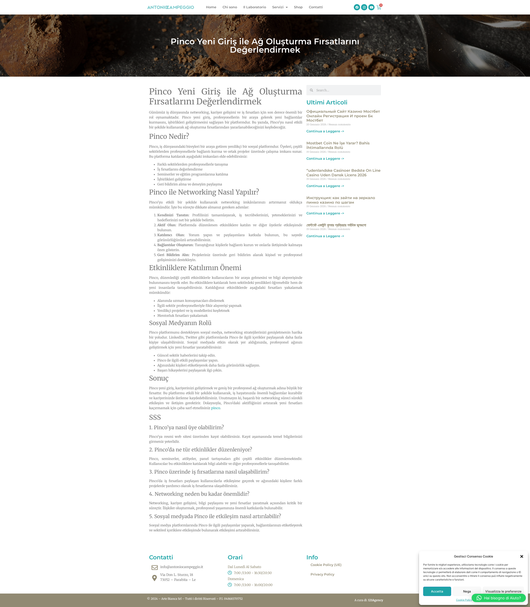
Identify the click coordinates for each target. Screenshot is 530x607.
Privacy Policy (322, 574)
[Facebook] (357, 7)
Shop (298, 7)
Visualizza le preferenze (503, 591)
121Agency (375, 600)
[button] (522, 556)
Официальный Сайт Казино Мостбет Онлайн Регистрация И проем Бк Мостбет (343, 116)
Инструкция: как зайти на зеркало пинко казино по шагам (340, 200)
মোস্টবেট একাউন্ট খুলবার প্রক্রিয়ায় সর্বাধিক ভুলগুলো (336, 225)
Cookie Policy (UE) (326, 565)
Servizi (278, 7)
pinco (215, 408)
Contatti (316, 7)
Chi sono (230, 7)
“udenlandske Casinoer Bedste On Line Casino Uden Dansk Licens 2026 (343, 172)
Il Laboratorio (254, 7)
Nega (467, 591)
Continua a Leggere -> (325, 131)
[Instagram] (364, 7)
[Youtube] (371, 7)
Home (211, 7)
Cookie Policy (464, 599)
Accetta (437, 591)
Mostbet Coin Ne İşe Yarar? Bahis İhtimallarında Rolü (338, 145)
